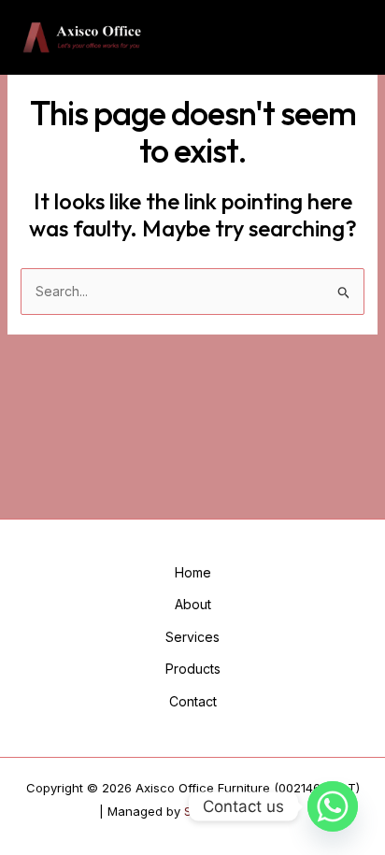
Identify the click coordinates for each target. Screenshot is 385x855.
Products (193, 669)
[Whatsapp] (332, 806)
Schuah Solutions (235, 811)
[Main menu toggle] (345, 38)
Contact (193, 701)
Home (193, 572)
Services (192, 637)
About (193, 604)
